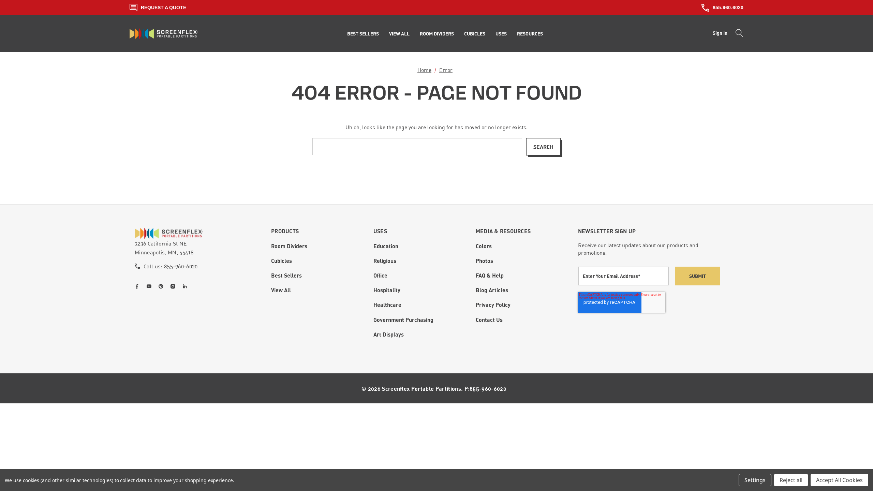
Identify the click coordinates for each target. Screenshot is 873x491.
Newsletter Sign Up (607, 231)
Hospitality (386, 290)
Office (380, 275)
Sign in (720, 33)
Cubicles (281, 260)
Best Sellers (286, 275)
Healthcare (387, 304)
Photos (484, 260)
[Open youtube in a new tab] (150, 286)
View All (281, 290)
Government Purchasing (403, 319)
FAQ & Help (490, 275)
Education (385, 246)
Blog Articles (492, 290)
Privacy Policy (493, 304)
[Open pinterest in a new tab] (162, 286)
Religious (384, 260)
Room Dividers (289, 246)
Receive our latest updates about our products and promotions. (638, 249)
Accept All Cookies (839, 480)
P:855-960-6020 (485, 388)
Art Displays (388, 334)
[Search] (737, 34)
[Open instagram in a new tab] (174, 286)
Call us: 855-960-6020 (171, 266)
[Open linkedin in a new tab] (186, 286)
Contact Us (489, 319)
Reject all (791, 480)
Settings (755, 480)
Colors (484, 246)
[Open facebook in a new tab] (138, 286)
